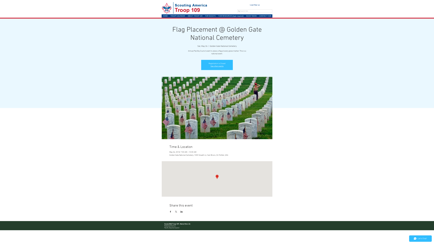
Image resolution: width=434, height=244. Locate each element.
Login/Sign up (255, 5)
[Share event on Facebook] (170, 212)
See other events (217, 66)
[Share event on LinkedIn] (181, 212)
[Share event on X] (176, 212)
